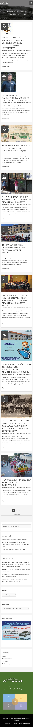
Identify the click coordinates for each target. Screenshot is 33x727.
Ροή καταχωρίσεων (7, 658)
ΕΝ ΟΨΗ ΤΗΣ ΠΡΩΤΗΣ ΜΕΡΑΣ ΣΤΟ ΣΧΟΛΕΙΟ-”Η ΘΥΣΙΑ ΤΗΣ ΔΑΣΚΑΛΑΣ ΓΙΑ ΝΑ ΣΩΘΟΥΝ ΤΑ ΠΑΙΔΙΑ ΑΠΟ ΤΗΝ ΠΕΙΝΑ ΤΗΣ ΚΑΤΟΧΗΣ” (15, 425)
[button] (4, 630)
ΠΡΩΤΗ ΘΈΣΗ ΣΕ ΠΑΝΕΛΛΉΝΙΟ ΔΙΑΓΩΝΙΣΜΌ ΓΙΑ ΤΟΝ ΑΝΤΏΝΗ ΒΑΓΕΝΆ (15, 98)
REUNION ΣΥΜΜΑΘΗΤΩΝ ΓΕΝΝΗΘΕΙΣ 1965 (13, 542)
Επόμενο (16, 514)
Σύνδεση (4, 656)
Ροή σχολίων (5, 661)
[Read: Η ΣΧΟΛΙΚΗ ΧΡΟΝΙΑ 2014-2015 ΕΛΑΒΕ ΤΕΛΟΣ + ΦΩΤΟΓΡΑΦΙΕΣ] (16, 464)
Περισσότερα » (6, 66)
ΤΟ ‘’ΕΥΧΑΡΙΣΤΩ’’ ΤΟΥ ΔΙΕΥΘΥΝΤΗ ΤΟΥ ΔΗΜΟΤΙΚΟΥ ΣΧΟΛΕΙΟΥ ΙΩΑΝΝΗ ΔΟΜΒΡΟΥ (16, 248)
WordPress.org (6, 664)
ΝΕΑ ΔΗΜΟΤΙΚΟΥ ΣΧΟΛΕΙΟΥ (24, 50)
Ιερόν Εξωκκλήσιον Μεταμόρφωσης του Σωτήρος (14, 539)
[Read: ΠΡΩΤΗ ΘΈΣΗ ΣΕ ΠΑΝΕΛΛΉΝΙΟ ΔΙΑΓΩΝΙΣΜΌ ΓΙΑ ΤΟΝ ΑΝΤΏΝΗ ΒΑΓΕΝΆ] (8, 82)
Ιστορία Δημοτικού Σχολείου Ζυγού (20, 562)
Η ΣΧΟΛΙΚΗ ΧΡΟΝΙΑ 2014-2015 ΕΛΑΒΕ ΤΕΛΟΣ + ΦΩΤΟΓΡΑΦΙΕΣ (16, 482)
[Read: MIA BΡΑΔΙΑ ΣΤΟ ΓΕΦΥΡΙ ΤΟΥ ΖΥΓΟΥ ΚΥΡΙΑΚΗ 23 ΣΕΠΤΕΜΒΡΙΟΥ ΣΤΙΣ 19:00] (16, 133)
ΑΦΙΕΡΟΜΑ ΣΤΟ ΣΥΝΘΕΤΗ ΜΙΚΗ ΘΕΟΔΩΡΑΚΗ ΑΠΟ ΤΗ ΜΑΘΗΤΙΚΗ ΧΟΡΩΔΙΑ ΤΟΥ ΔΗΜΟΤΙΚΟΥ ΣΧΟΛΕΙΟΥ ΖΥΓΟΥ (15, 300)
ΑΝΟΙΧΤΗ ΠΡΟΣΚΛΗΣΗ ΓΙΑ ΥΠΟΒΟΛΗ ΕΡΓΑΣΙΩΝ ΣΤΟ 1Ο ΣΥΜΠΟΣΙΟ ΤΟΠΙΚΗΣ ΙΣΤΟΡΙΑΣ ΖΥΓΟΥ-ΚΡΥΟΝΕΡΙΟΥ (15, 42)
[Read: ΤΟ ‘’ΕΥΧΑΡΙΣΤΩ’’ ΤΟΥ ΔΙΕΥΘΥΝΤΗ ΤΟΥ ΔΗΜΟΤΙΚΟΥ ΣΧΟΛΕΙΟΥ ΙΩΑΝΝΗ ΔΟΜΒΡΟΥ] (16, 233)
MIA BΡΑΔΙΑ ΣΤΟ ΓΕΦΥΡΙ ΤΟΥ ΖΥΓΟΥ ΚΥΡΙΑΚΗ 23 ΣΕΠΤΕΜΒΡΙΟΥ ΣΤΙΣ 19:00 (16, 148)
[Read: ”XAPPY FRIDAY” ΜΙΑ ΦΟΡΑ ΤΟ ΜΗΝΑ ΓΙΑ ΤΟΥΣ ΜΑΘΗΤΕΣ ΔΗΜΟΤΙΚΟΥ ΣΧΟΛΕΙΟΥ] (16, 183)
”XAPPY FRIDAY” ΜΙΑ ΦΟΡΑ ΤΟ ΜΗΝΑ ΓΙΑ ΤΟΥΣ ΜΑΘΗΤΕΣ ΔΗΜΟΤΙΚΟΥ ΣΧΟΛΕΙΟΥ (16, 199)
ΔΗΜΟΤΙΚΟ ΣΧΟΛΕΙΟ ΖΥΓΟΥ (9, 50)
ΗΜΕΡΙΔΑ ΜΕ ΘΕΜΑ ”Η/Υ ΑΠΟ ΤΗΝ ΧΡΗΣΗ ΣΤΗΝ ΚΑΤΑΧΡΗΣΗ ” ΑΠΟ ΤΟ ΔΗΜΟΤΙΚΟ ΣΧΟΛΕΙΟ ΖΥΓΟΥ (16, 368)
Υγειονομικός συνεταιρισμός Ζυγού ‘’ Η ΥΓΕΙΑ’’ (14, 549)
